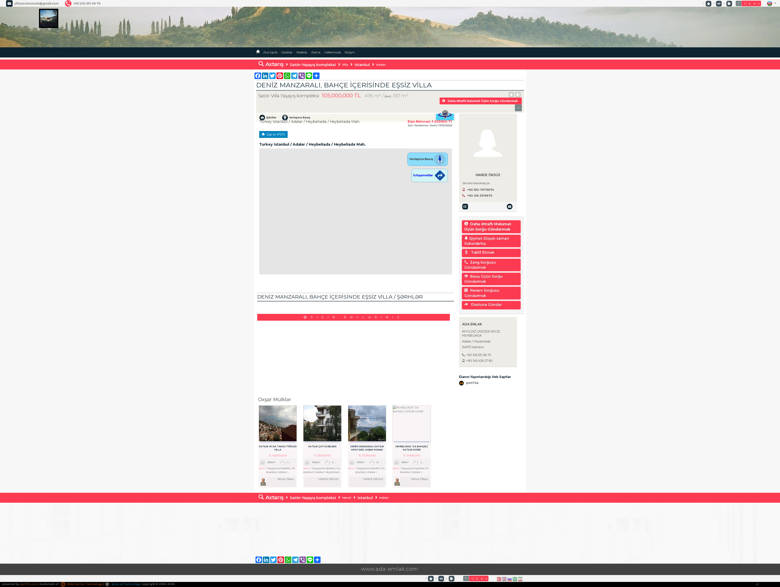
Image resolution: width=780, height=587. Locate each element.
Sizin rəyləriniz (357, 317)
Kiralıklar (302, 52)
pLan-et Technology (126, 584)
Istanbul (362, 64)
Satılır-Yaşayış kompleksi (313, 64)
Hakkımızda (332, 52)
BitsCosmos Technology (84, 584)
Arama (315, 52)
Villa (345, 64)
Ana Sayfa (270, 52)
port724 (472, 383)
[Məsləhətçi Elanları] (465, 206)
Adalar (381, 64)
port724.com (29, 584)
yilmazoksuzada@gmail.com (36, 3)
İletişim (350, 52)
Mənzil (346, 497)
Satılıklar (286, 52)
